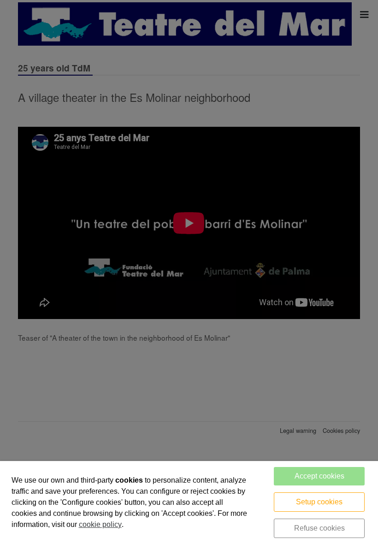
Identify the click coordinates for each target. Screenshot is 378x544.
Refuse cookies (319, 528)
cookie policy (100, 524)
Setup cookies (319, 502)
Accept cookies (319, 476)
